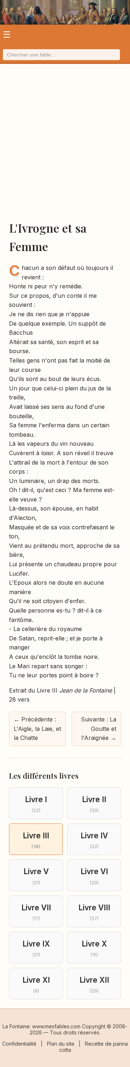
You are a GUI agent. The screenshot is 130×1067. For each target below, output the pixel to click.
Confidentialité (19, 1044)
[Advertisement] (65, 146)
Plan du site (60, 1044)
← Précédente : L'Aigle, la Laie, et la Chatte (37, 728)
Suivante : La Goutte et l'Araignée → (98, 728)
